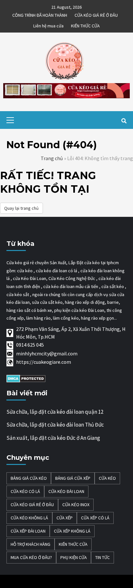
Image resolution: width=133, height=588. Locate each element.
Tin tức (102, 557)
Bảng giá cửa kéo (29, 478)
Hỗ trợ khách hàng (30, 544)
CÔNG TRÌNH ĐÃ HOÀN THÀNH (39, 14)
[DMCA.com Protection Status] (26, 378)
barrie (113, 302)
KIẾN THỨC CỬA (85, 25)
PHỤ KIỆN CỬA (73, 557)
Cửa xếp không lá (72, 531)
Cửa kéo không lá (29, 518)
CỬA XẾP (64, 518)
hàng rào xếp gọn (97, 318)
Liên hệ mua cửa (48, 25)
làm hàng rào (38, 318)
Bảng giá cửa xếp (72, 478)
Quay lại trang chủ (21, 208)
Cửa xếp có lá (95, 518)
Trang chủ (52, 158)
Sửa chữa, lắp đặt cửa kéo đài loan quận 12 (54, 411)
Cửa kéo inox (75, 504)
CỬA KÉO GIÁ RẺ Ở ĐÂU (96, 14)
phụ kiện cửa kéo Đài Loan (79, 310)
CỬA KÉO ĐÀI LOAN (66, 491)
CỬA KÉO (107, 478)
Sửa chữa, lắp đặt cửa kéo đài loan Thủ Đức (55, 424)
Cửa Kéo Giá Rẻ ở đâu (32, 504)
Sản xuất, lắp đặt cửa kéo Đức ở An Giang (53, 437)
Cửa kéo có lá (25, 491)
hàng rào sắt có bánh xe (29, 310)
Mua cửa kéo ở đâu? (31, 557)
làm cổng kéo (65, 318)
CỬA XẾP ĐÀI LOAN (28, 531)
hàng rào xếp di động (85, 302)
